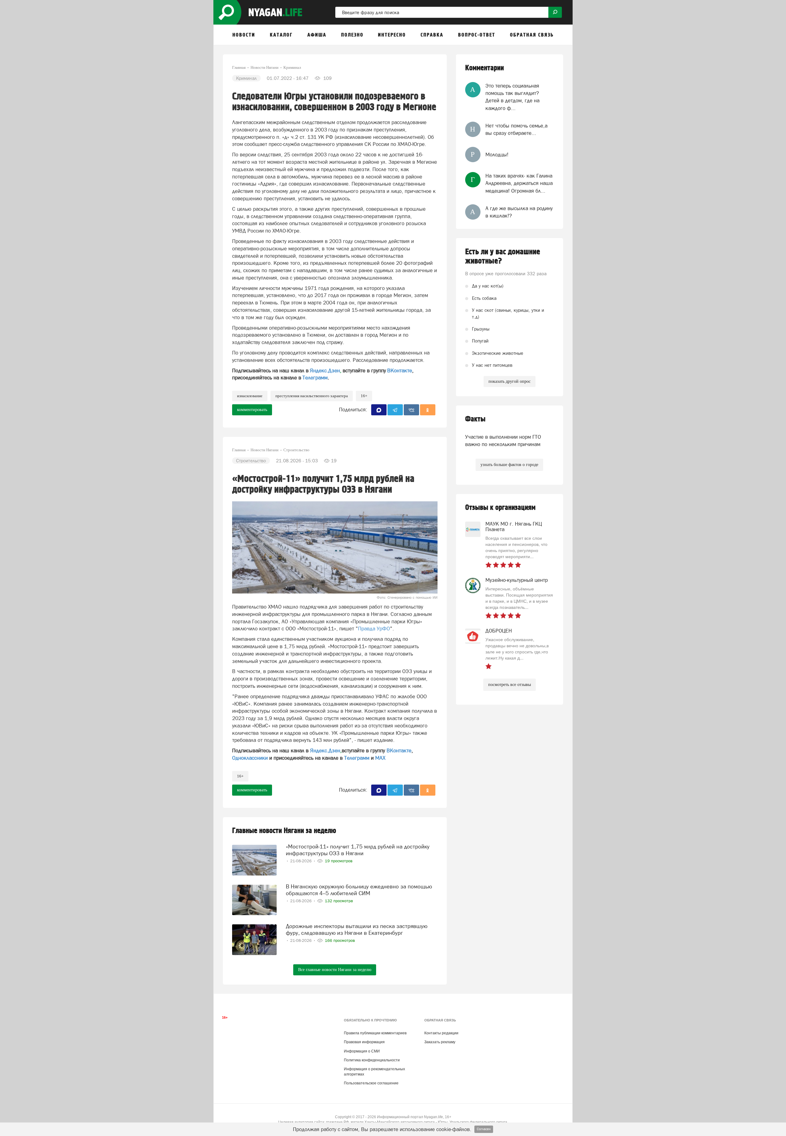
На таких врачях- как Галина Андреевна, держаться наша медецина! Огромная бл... (519, 183)
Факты (475, 419)
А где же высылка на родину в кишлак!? (519, 212)
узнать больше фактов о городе (509, 464)
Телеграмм (315, 377)
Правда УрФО (374, 628)
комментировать (252, 409)
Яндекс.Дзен (325, 370)
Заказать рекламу (439, 1042)
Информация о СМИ (362, 1051)
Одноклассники (250, 758)
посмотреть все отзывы (509, 684)
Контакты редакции (441, 1033)
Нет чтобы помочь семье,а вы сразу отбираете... (516, 129)
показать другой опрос (509, 381)
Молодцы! (496, 154)
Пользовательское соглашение (371, 1083)
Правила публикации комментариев (375, 1033)
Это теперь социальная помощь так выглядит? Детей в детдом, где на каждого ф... (512, 97)
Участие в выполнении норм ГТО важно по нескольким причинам (503, 440)
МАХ (380, 758)
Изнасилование (250, 396)
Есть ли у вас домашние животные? (502, 256)
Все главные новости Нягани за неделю (334, 969)
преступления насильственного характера (311, 396)
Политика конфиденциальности (372, 1060)
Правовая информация (364, 1042)
